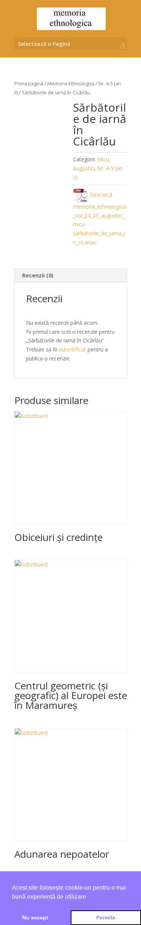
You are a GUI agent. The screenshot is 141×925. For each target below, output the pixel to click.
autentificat (72, 349)
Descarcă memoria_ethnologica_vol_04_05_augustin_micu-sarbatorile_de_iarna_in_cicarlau (99, 218)
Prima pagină (28, 83)
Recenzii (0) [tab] (37, 275)
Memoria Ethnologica (70, 83)
